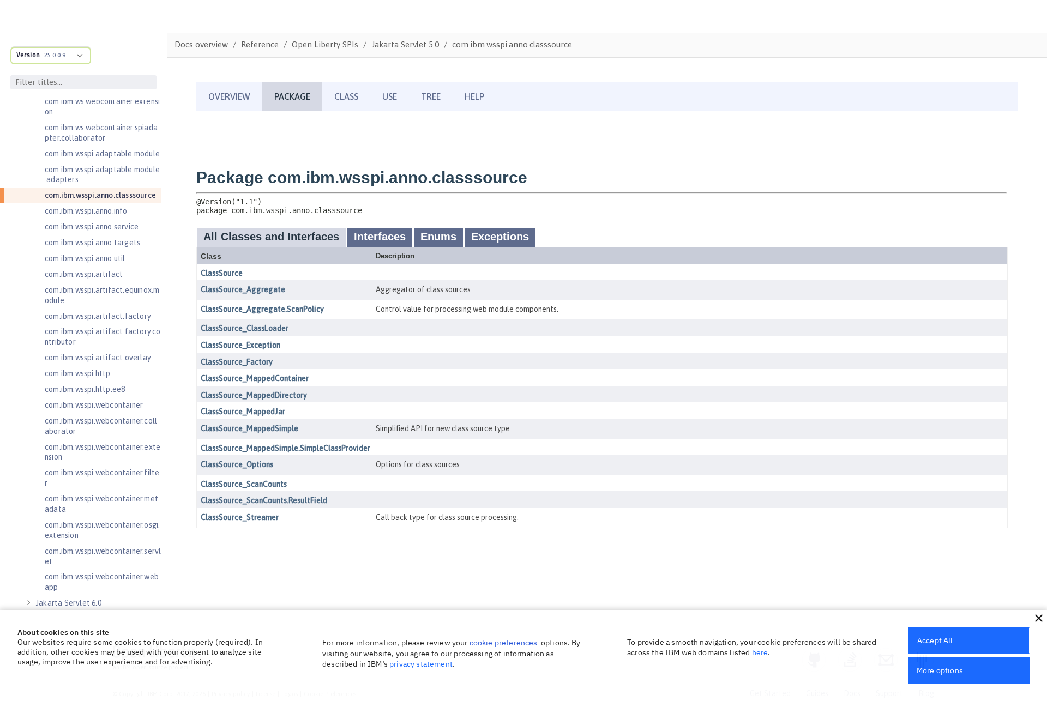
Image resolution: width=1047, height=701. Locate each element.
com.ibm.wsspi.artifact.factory (98, 316)
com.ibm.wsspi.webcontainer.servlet (103, 556)
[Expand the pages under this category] (28, 603)
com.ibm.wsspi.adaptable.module (102, 153)
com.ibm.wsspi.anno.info (86, 211)
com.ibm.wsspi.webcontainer (94, 405)
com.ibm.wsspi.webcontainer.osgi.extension (102, 530)
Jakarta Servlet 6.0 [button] (68, 603)
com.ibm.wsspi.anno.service (92, 226)
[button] (1039, 618)
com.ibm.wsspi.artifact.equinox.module (102, 295)
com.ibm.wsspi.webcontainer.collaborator (101, 426)
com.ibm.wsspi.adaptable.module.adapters (102, 174)
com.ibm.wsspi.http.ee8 (85, 389)
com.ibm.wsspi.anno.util (85, 258)
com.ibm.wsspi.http (78, 373)
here (760, 652)
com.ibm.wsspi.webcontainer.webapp (102, 581)
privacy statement (421, 664)
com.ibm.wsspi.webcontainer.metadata (101, 503)
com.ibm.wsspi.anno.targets (92, 242)
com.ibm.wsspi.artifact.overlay (98, 357)
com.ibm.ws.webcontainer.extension (102, 106)
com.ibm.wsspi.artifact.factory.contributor (103, 336)
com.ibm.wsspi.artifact (84, 274)
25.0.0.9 (54, 55)
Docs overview (201, 44)
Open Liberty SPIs (325, 44)
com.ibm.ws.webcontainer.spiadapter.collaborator (101, 132)
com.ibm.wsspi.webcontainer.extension (102, 452)
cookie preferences (504, 643)
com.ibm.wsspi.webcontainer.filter (102, 477)
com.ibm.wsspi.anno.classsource (100, 195)
